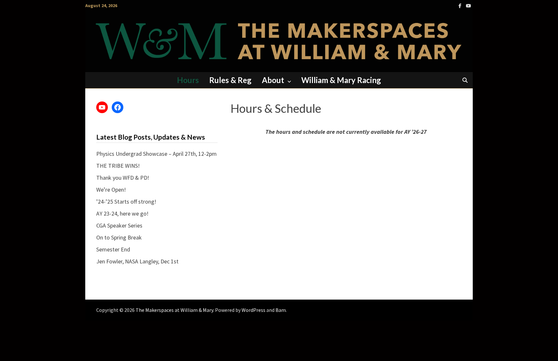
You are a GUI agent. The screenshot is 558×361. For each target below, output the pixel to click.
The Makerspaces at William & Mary (174, 310)
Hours (188, 80)
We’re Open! (111, 189)
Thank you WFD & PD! (122, 177)
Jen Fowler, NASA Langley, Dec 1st (137, 261)
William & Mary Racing (341, 80)
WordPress (253, 310)
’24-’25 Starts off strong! (126, 201)
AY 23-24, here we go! (122, 213)
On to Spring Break (119, 237)
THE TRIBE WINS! (118, 165)
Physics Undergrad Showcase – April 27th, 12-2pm (156, 153)
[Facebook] (460, 5)
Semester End (113, 249)
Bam (280, 310)
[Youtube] (468, 5)
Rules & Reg (230, 80)
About (273, 80)
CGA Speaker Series (119, 225)
